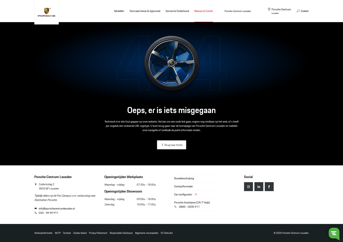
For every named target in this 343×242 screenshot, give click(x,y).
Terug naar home (173, 145)
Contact (67, 233)
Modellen (119, 11)
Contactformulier (183, 186)
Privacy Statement (98, 233)
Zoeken (304, 11)
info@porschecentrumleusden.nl (57, 208)
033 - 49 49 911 (48, 213)
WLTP (58, 233)
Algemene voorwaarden (146, 233)
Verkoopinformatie (43, 233)
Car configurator (183, 194)
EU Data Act (167, 233)
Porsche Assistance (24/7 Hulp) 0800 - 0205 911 (192, 204)
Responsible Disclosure (121, 233)
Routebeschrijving (184, 178)
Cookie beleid (80, 233)
